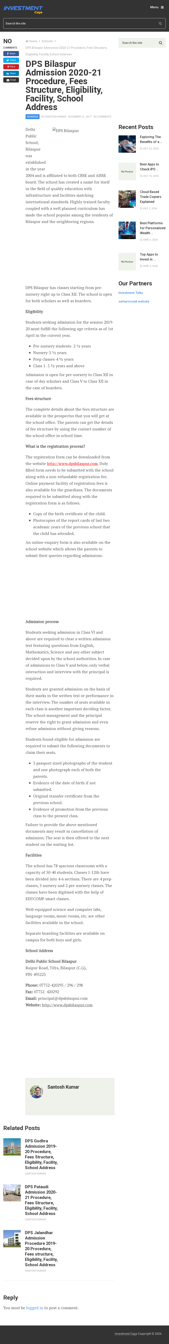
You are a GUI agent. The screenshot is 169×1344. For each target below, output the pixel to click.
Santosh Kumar (55, 116)
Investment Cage (126, 1333)
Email (13, 80)
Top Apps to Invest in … (149, 256)
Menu (154, 7)
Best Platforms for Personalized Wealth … (152, 228)
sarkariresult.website (134, 301)
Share (12, 53)
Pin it (12, 66)
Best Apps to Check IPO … (149, 166)
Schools (47, 41)
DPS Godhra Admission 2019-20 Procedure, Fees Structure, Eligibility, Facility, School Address (41, 1154)
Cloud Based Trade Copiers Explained (150, 197)
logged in (34, 1307)
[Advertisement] (70, 254)
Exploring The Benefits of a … (151, 139)
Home (33, 41)
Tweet (12, 60)
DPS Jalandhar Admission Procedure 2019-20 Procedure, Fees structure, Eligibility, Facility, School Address (41, 1248)
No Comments (102, 116)
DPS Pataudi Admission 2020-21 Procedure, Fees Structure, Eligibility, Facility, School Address (41, 1200)
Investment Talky (131, 293)
